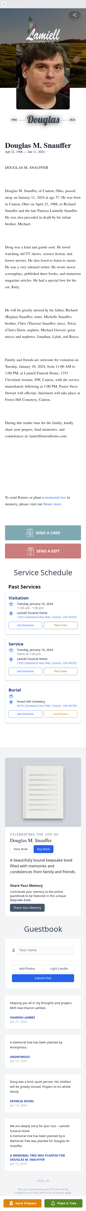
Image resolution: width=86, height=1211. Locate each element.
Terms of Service (54, 1192)
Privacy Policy (31, 1192)
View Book (21, 849)
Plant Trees (60, 625)
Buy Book (43, 849)
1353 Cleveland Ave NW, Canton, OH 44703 (47, 617)
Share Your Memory (27, 908)
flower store (52, 503)
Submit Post (43, 978)
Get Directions (25, 625)
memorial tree (55, 497)
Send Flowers (60, 714)
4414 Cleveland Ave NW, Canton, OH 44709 (47, 706)
